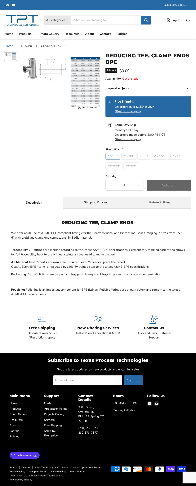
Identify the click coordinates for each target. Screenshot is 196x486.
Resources (72, 34)
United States (175, 5)
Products (25, 34)
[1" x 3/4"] (129, 160)
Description (34, 203)
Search (13, 467)
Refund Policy (58, 471)
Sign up (133, 380)
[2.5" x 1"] (175, 160)
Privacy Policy (17, 471)
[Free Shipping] (42, 327)
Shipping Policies (96, 202)
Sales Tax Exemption (46, 467)
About (89, 34)
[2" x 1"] (144, 160)
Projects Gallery (54, 414)
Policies (121, 34)
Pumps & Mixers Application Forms (81, 467)
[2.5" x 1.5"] (114, 170)
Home (9, 34)
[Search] (146, 20)
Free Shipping (53, 425)
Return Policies (159, 202)
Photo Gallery (49, 34)
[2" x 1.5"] (159, 160)
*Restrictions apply (128, 111)
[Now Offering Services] (98, 327)
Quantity (110, 176)
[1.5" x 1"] (113, 160)
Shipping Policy (38, 471)
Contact (105, 34)
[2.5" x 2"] (131, 170)
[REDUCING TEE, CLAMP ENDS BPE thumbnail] (10, 57)
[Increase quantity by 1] (139, 185)
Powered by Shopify (21, 479)
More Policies (77, 471)
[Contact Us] (154, 327)
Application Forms (55, 409)
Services (49, 420)
